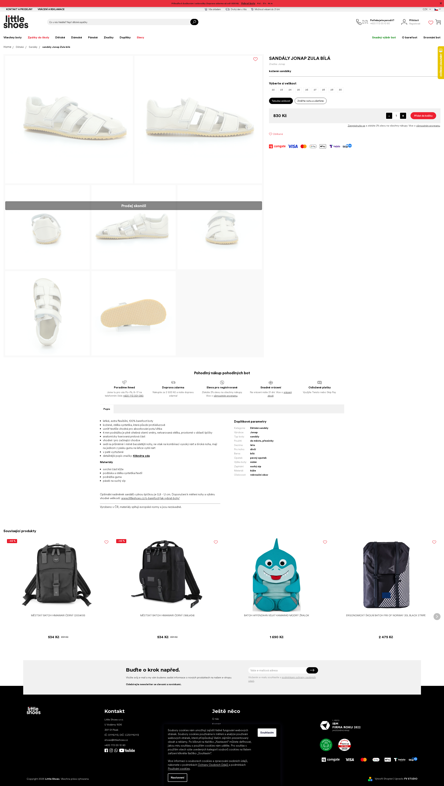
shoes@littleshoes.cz (116, 740)
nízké (253, 462)
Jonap (254, 432)
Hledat (194, 22)
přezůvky (268, 440)
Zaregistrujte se (356, 125)
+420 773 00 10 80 (115, 745)
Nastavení (177, 777)
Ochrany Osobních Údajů (213, 764)
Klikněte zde (141, 455)
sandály (254, 436)
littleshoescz (111, 750)
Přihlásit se (312, 670)
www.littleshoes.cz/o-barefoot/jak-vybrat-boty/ (150, 498)
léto (252, 445)
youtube (127, 750)
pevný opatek (258, 457)
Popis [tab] (106, 409)
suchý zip (255, 466)
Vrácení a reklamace (51, 9)
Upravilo (406, 778)
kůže (253, 470)
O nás (215, 718)
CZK (425, 9)
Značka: (277, 64)
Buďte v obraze (106, 750)
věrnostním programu (428, 125)
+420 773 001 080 (133, 395)
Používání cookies (179, 768)
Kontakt (216, 723)
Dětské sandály (259, 428)
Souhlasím (267, 732)
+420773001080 (116, 750)
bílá (252, 453)
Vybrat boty (248, 3)
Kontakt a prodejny (19, 9)
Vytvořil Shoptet (384, 778)
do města (255, 440)
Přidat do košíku (423, 115)
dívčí (253, 449)
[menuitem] (12, 37)
